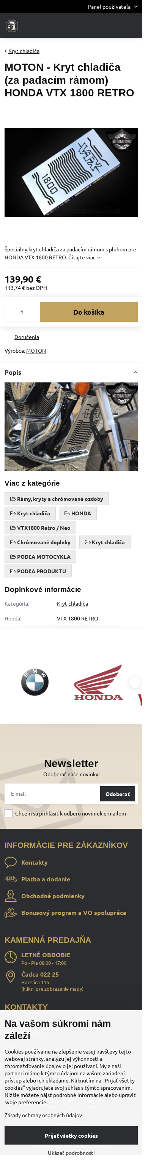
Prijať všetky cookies (71, 1135)
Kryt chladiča (72, 603)
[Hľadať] (97, 25)
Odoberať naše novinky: (71, 774)
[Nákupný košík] (115, 25)
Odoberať (117, 793)
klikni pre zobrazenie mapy (52, 988)
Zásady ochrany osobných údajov (43, 1114)
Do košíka (88, 311)
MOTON (36, 350)
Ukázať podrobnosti (71, 1152)
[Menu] (133, 25)
